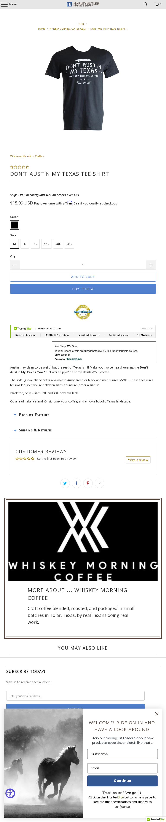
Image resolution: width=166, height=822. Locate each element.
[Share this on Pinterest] (88, 483)
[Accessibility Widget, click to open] (10, 793)
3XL (58, 244)
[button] (19, 167)
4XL (69, 244)
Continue (122, 780)
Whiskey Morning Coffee (27, 156)
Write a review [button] (138, 460)
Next (82, 24)
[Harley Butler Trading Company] (83, 4)
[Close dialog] (156, 713)
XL (35, 244)
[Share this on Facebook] (76, 483)
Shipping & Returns (35, 430)
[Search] (146, 4)
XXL (46, 244)
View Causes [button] (62, 354)
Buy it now (83, 289)
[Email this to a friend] (99, 483)
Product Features (34, 414)
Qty (13, 256)
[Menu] (2, 4)
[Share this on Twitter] (65, 483)
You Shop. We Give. (66, 346)
